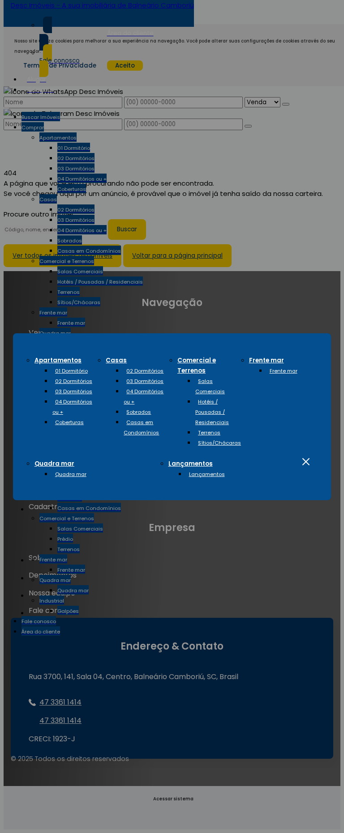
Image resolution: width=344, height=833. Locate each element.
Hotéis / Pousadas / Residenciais (212, 412)
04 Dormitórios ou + (72, 407)
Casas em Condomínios (141, 427)
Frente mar (266, 360)
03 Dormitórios (73, 391)
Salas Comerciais (210, 386)
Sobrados (138, 412)
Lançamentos (190, 463)
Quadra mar (54, 463)
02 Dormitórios (73, 381)
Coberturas (69, 422)
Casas (116, 360)
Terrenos (209, 432)
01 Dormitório (71, 370)
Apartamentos (58, 360)
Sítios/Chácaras (219, 442)
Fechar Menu (306, 462)
